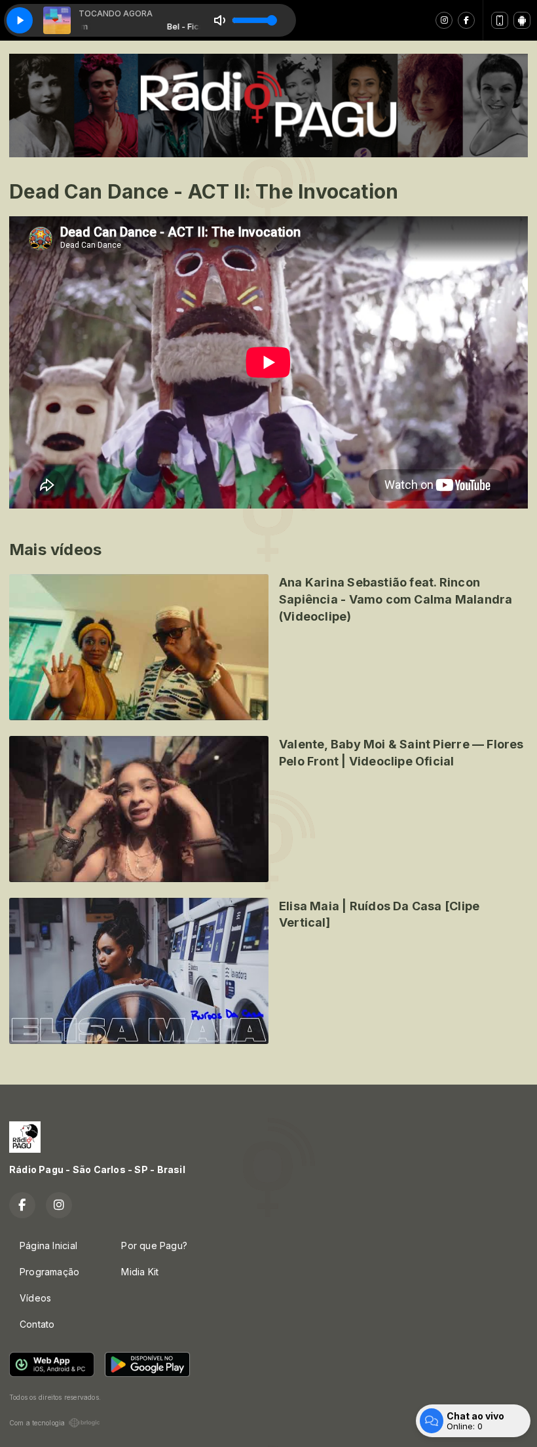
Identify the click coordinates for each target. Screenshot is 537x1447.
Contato (37, 1324)
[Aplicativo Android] (521, 20)
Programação (49, 1271)
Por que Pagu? (154, 1245)
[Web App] (499, 20)
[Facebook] (466, 20)
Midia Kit (139, 1271)
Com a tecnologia (37, 1423)
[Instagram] (444, 20)
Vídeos (35, 1297)
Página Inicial (48, 1245)
